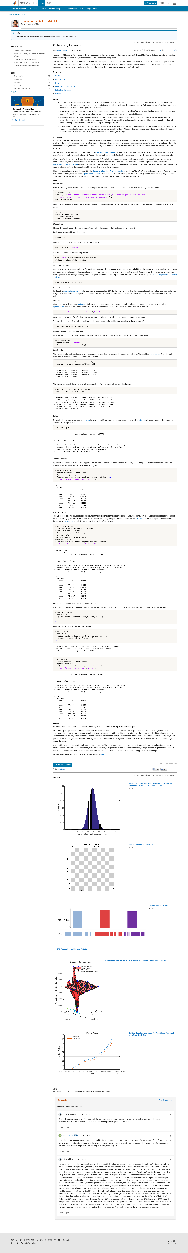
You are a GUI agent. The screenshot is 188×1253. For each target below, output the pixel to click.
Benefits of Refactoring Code (29, 66)
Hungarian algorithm (100, 171)
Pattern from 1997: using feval (29, 62)
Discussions (72, 9)
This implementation (118, 171)
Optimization (61, 769)
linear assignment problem (105, 152)
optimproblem (58, 307)
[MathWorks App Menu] (174, 3)
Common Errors (32, 85)
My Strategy (60, 79)
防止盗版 (39, 1240)
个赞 (162, 50)
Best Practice (32, 76)
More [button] (95, 9)
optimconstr (155, 354)
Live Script (139, 519)
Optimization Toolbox (91, 174)
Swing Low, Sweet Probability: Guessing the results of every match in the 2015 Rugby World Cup (150, 784)
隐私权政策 (30, 1240)
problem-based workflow (73, 291)
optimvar (81, 304)
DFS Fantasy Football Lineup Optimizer (72, 949)
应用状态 (48, 1240)
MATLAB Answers (18, 9)
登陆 (163, 4)
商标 (21, 1240)
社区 (42, 3)
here (102, 754)
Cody (44, 9)
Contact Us (67, 1240)
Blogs (88, 9)
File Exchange (34, 9)
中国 (173, 1241)
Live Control (68, 521)
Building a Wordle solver (27, 59)
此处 (71, 1092)
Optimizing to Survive (67, 45)
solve (88, 420)
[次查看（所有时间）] (135, 51)
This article (73, 164)
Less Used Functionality (32, 88)
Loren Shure (62, 50)
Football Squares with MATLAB (141, 844)
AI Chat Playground (57, 9)
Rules (57, 76)
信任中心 (14, 1240)
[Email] (164, 769)
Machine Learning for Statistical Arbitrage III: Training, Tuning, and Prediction (136, 960)
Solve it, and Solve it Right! (160, 905)
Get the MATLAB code (63, 765)
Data (57, 83)
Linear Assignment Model (65, 86)
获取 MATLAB (150, 3)
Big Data (32, 82)
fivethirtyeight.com (60, 164)
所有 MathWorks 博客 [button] (17, 14)
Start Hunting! (20, 120)
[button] (169, 3)
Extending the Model (63, 90)
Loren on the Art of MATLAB (40, 21)
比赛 (81, 9)
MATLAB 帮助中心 (28, 3)
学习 (49, 3)
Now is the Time (25, 51)
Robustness (32, 79)
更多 (14, 92)
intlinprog (142, 420)
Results (58, 94)
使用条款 (57, 1240)
